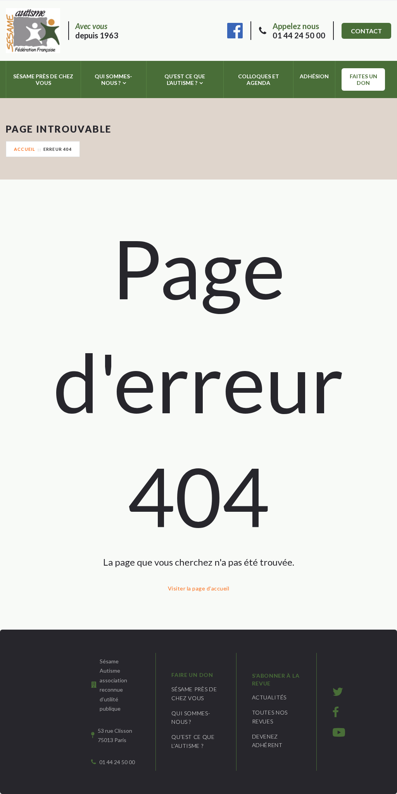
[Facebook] (235, 29)
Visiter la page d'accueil (198, 588)
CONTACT (366, 31)
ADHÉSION (314, 76)
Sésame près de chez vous (43, 79)
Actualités (269, 697)
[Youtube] (338, 732)
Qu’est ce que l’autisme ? (184, 79)
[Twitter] (337, 691)
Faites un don (363, 79)
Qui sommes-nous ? (113, 79)
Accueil (24, 149)
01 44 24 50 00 (299, 30)
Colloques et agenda (258, 79)
